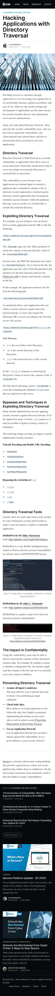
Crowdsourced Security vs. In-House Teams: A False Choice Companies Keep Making (27, 808)
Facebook (26, 986)
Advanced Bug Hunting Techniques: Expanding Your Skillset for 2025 (27, 822)
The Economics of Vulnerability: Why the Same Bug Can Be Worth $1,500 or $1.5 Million (27, 794)
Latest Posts (14, 986)
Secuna (6, 761)
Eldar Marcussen (31, 535)
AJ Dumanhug (15, 45)
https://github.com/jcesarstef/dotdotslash (28, 607)
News (25, 4)
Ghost (43, 986)
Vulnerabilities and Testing (16, 12)
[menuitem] (17, 4)
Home (17, 4)
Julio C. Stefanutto (33, 603)
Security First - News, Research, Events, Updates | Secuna (27, 979)
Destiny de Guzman (16, 968)
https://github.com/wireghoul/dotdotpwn (28, 539)
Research (36, 4)
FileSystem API (10, 276)
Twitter (36, 986)
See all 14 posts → (12, 835)
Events (47, 4)
